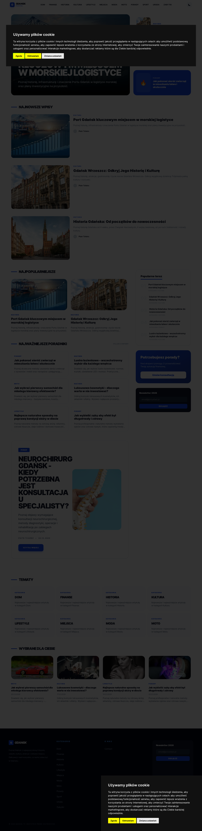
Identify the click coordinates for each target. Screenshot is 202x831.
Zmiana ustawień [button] (53, 56)
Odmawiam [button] (33, 56)
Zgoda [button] (19, 56)
